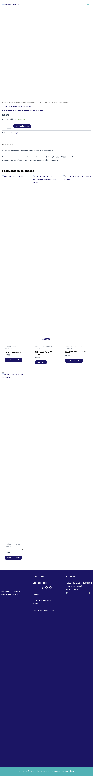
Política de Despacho (10, 591)
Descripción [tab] (7, 144)
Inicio (4, 102)
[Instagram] (46, 587)
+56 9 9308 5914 (40, 583)
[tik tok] (42, 587)
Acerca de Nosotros (9, 594)
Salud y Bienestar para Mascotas (22, 102)
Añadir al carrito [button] (13, 360)
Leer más (40, 362)
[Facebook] (50, 587)
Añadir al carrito (22, 126)
